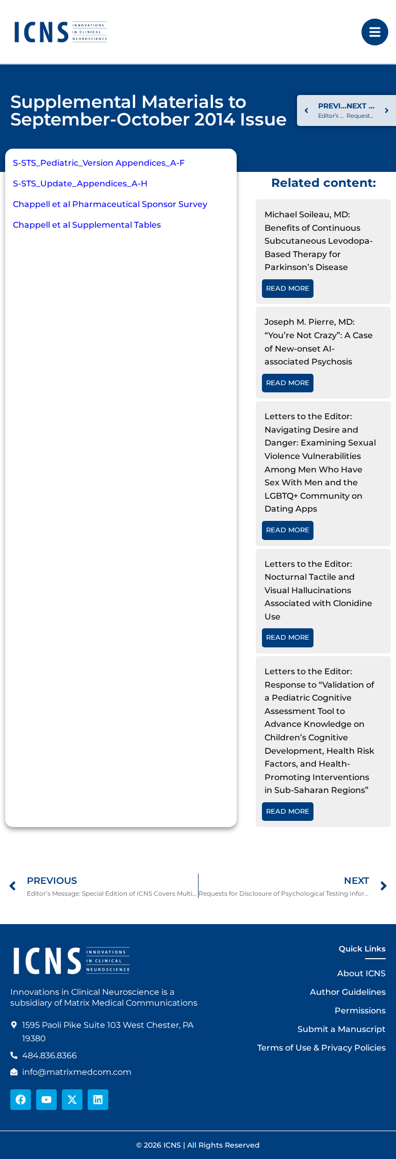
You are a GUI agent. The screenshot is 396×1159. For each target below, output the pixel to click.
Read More (287, 288)
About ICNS (361, 973)
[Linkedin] (98, 1099)
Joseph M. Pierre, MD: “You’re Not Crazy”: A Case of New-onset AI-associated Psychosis (319, 342)
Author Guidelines (348, 992)
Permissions (360, 1010)
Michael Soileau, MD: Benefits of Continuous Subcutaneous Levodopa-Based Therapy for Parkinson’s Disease (319, 241)
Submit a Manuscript (342, 1029)
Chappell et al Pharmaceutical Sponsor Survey (110, 204)
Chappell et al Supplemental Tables (87, 225)
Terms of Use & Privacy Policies (321, 1048)
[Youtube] (46, 1099)
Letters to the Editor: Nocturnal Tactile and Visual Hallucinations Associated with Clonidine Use (318, 590)
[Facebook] (20, 1099)
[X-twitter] (72, 1099)
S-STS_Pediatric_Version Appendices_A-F (99, 163)
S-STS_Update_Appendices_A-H (80, 183)
